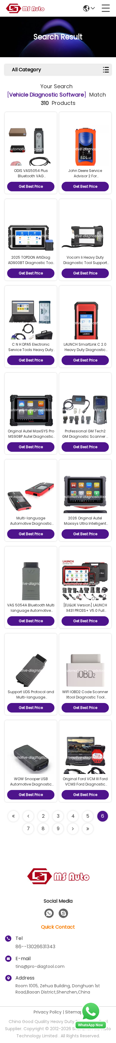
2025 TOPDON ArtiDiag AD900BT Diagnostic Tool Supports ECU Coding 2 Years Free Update (31, 265)
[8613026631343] (49, 913)
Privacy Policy (48, 1012)
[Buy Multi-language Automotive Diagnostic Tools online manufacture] (30, 496)
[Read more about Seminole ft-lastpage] (87, 828)
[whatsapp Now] (90, 1028)
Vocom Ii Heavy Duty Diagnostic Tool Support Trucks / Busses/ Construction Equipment (85, 265)
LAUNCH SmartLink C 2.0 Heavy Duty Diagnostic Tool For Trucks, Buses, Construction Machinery (85, 352)
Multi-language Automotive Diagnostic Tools (31, 523)
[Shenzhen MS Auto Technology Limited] (25, 8)
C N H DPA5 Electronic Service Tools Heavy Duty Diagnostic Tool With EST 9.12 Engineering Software (31, 352)
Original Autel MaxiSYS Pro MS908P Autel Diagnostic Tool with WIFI (31, 436)
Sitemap (74, 1012)
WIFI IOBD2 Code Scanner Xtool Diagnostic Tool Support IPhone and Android (85, 699)
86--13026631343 (35, 946)
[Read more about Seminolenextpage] (73, 828)
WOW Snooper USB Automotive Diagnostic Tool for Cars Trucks (31, 784)
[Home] (58, 883)
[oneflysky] (63, 913)
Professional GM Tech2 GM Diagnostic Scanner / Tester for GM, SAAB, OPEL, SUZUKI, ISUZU (85, 439)
